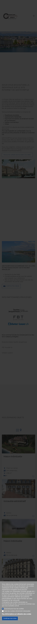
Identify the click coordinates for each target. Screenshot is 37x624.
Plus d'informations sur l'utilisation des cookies (16, 614)
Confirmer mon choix (10, 618)
